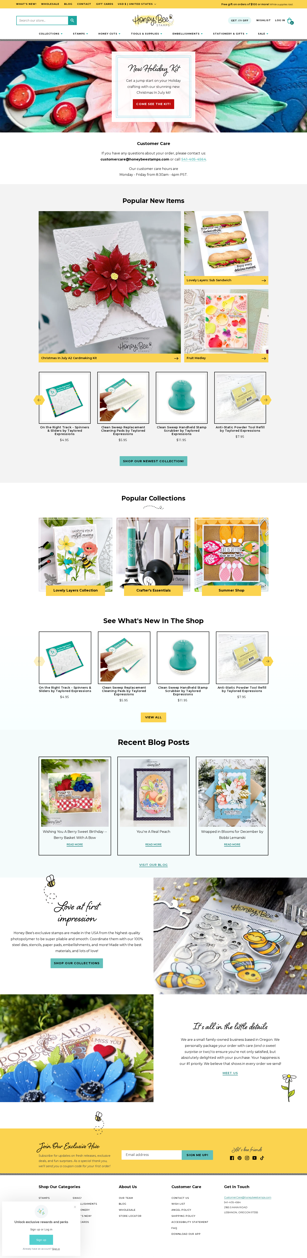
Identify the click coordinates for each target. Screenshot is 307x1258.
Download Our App (186, 1233)
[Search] (72, 20)
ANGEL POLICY (181, 1209)
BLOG (122, 1203)
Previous (39, 400)
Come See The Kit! (153, 104)
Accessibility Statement (189, 1222)
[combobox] (46, 20)
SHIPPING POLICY (183, 1215)
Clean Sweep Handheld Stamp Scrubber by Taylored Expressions (182, 431)
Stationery (81, 1209)
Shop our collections (77, 963)
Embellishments (85, 1203)
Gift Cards (81, 1222)
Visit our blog (153, 865)
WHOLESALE (127, 1209)
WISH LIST (178, 1203)
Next (265, 400)
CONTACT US (180, 1197)
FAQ (174, 1228)
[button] (50, 33)
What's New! (82, 1215)
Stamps (44, 1197)
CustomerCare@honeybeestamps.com (247, 1197)
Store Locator (130, 1215)
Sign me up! (197, 1155)
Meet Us (230, 1073)
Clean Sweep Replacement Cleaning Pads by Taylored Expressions (123, 431)
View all (153, 717)
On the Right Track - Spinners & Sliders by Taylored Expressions (64, 431)
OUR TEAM (126, 1197)
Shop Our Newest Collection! (153, 461)
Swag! (77, 1197)
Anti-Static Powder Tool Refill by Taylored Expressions (240, 429)
